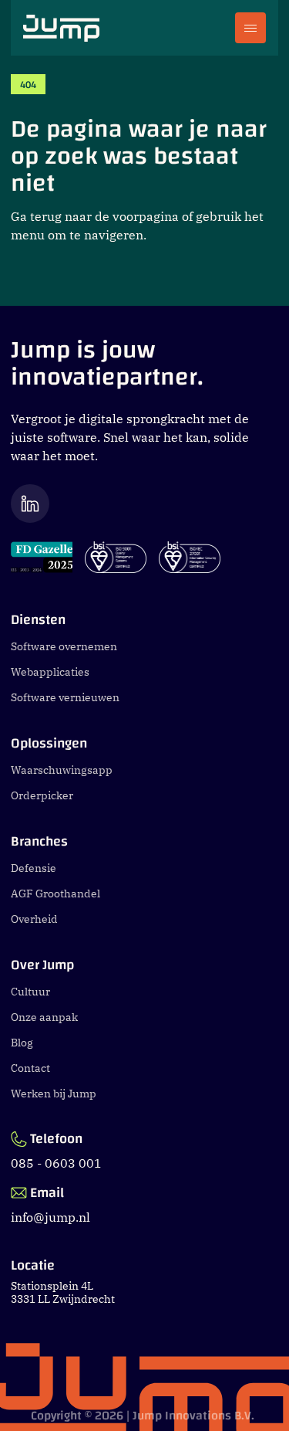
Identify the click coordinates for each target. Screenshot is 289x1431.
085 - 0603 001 (56, 1163)
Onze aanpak (44, 1017)
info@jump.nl (50, 1217)
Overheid (34, 919)
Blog (22, 1043)
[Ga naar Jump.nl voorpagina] (61, 28)
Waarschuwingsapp (62, 770)
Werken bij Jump (53, 1093)
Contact (30, 1068)
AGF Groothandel (55, 893)
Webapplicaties (50, 672)
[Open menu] (250, 27)
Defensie (33, 868)
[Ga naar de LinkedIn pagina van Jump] (144, 503)
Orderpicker (42, 795)
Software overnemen (64, 646)
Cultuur (30, 992)
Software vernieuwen (65, 697)
